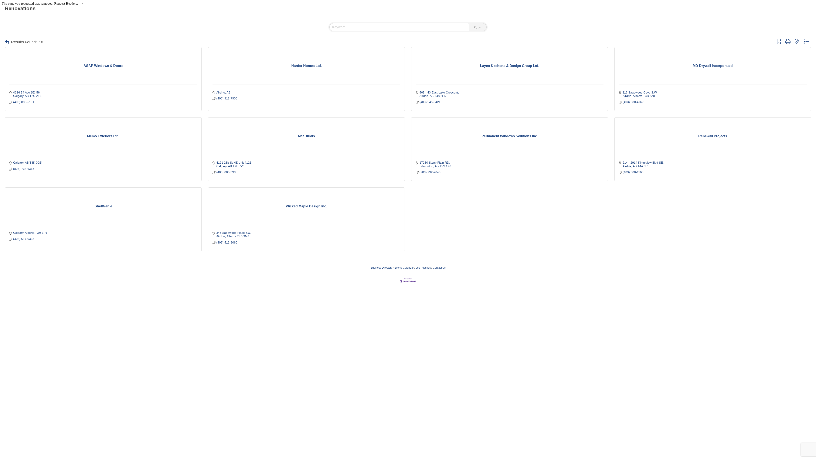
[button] (7, 42)
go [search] (479, 27)
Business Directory (381, 267)
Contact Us (439, 267)
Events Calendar (404, 267)
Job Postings (423, 267)
